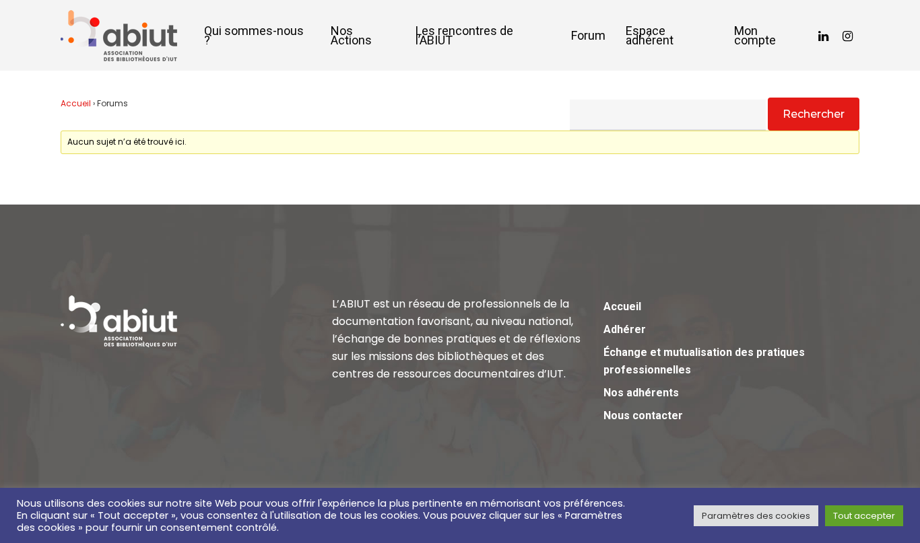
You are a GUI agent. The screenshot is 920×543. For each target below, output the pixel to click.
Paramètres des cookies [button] (756, 515)
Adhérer (624, 329)
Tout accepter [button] (864, 515)
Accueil (76, 103)
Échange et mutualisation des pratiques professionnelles (704, 361)
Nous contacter (643, 415)
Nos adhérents (641, 392)
